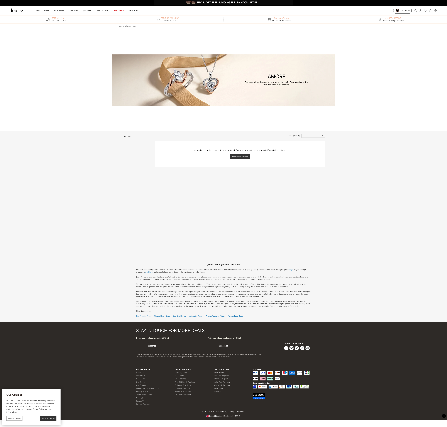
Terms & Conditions (144, 394)
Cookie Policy (141, 398)
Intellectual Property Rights (147, 388)
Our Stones (140, 382)
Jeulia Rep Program (222, 382)
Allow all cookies (48, 418)
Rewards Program (221, 376)
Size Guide (179, 376)
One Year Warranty (183, 394)
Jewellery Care (181, 372)
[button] (313, 136)
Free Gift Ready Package (185, 382)
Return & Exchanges (183, 391)
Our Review (141, 385)
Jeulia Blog (218, 388)
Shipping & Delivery (183, 385)
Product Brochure (143, 404)
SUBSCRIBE (152, 346)
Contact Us (140, 376)
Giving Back (141, 379)
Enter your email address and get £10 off (152, 338)
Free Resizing (180, 379)
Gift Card (217, 391)
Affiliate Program (221, 379)
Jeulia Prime (219, 372)
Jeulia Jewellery (220, 411)
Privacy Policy (142, 391)
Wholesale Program (222, 385)
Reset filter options (240, 156)
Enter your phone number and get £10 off (224, 338)
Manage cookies (14, 418)
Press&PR (140, 401)
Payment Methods (182, 388)
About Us (140, 372)
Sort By (297, 135)
